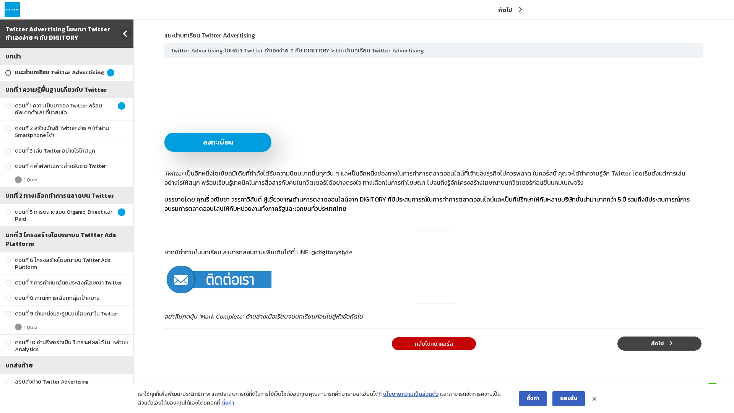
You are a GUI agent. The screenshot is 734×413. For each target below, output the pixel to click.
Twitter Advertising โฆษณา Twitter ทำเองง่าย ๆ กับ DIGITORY (57, 33)
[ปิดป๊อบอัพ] (594, 399)
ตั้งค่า (227, 403)
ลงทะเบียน (218, 142)
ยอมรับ (568, 398)
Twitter (174, 173)
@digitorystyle (331, 252)
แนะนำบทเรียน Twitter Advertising (380, 50)
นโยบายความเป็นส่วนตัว (410, 394)
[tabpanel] (433, 192)
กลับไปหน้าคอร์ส (434, 344)
